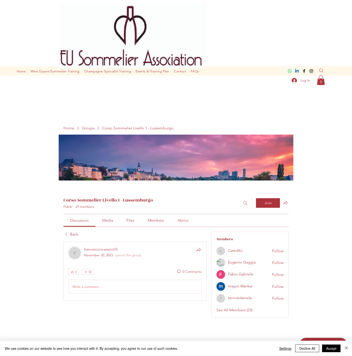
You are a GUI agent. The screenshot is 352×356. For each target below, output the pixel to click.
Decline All (307, 348)
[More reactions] (88, 272)
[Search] (321, 71)
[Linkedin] (297, 71)
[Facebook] (304, 71)
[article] (135, 271)
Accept (331, 348)
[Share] (199, 249)
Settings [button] (285, 348)
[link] (79, 220)
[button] (321, 80)
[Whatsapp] (289, 71)
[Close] (346, 348)
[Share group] (286, 203)
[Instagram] (311, 71)
